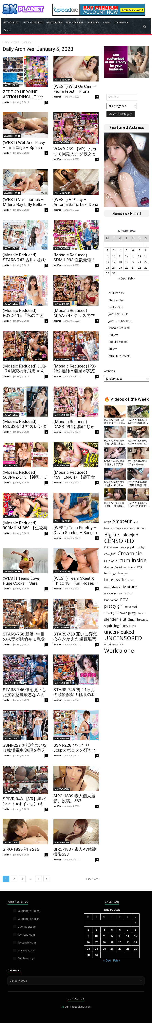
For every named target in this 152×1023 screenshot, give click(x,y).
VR (121, 644)
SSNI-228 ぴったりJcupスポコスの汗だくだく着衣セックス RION (76, 750)
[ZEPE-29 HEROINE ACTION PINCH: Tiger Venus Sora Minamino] (25, 71)
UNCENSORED (123, 638)
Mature (130, 587)
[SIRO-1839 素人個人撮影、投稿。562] (76, 778)
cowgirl (110, 554)
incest (130, 580)
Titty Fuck (128, 626)
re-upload (131, 606)
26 (126, 267)
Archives (109, 371)
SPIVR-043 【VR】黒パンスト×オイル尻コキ (24, 801)
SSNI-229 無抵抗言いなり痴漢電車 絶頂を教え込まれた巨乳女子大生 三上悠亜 (25, 753)
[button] (144, 26)
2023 (16, 42)
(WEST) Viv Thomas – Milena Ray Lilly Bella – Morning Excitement (24, 204)
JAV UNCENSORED (120, 321)
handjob (123, 573)
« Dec (122, 278)
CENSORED (119, 541)
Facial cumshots (125, 567)
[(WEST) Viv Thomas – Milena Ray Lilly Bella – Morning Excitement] (25, 182)
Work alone (119, 651)
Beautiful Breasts (126, 528)
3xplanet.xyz (26, 958)
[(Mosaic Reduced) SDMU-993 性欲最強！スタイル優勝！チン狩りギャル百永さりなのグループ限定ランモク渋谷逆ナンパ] (76, 235)
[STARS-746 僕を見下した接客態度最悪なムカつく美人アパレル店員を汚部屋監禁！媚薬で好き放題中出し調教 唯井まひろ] (25, 670)
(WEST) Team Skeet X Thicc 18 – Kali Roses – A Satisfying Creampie (75, 583)
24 (113, 267)
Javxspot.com (27, 926)
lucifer (6, 102)
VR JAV (112, 348)
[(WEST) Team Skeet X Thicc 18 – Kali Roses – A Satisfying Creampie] (76, 560)
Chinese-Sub (116, 300)
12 (126, 256)
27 (133, 267)
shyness (141, 613)
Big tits (112, 534)
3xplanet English (28, 918)
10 (113, 256)
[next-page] (46, 879)
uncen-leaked (119, 632)
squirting (111, 626)
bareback (109, 528)
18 (120, 262)
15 (145, 256)
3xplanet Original (29, 910)
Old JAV (113, 335)
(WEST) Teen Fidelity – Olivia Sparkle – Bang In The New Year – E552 (75, 532)
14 (139, 256)
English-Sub (115, 307)
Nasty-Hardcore (113, 593)
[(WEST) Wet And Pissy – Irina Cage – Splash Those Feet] (25, 125)
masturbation (112, 587)
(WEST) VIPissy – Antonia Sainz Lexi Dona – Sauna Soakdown (75, 204)
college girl (127, 547)
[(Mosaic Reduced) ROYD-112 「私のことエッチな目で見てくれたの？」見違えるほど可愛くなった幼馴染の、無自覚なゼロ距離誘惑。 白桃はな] (25, 290)
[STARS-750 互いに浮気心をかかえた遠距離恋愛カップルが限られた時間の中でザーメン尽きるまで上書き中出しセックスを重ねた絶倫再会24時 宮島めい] (76, 614)
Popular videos (117, 342)
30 (107, 273)
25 (120, 267)
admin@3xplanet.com (78, 1006)
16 (107, 262)
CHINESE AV (116, 293)
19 (126, 262)
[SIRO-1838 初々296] (25, 832)
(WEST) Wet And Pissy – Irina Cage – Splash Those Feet (24, 147)
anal (136, 522)
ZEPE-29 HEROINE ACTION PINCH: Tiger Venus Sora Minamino (23, 97)
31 (113, 273)
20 (133, 262)
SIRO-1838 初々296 (21, 849)
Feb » (131, 278)
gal (115, 573)
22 (145, 262)
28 (139, 267)
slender (111, 619)
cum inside (133, 560)
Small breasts (138, 620)
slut (123, 619)
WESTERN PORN (62, 79)
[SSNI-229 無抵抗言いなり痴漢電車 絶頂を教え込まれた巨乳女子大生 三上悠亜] (25, 725)
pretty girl (113, 606)
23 (107, 267)
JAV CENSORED (11, 85)
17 (113, 262)
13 (133, 256)
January (27, 42)
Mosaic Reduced (119, 328)
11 (120, 256)
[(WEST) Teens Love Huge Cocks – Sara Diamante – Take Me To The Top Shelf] (25, 560)
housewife (115, 580)
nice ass (128, 593)
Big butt (141, 528)
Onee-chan (111, 600)
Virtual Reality (111, 644)
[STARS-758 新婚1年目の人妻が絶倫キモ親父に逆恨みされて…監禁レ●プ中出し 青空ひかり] (25, 614)
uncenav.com (26, 950)
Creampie (129, 553)
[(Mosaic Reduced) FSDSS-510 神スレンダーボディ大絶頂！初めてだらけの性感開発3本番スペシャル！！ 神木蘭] (25, 401)
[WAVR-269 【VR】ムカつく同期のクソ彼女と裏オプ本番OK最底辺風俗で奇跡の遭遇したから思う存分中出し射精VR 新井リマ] (76, 128)
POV (124, 600)
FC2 (139, 567)
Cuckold (111, 561)
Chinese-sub (111, 547)
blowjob (130, 535)
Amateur (122, 521)
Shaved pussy (127, 613)
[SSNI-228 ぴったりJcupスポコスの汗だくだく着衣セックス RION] (76, 725)
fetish (107, 573)
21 (139, 262)
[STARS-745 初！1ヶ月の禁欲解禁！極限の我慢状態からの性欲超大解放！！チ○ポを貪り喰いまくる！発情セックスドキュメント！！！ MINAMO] (76, 670)
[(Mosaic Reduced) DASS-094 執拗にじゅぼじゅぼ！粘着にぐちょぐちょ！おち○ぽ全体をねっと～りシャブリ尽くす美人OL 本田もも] (76, 401)
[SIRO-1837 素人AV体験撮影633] (76, 832)
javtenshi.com (27, 942)
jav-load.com (26, 934)
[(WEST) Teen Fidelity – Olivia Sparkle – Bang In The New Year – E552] (76, 508)
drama (108, 567)
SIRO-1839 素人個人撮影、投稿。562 (74, 798)
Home (6, 42)
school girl (110, 613)
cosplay (140, 547)
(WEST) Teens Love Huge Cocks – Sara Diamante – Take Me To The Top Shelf (25, 586)
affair (107, 522)
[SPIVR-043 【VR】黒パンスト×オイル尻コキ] (25, 780)
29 (145, 267)
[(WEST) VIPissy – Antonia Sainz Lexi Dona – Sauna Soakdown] (76, 182)
